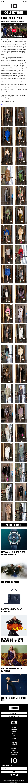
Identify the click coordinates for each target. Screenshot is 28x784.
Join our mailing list (6, 765)
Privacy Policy (14, 755)
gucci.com (3, 104)
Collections (14, 729)
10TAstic (14, 738)
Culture (14, 731)
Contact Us (14, 748)
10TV (14, 736)
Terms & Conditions (14, 752)
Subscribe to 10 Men (14, 716)
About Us (14, 750)
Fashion (14, 727)
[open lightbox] (7, 116)
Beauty (14, 734)
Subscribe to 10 (14, 713)
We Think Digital (15, 782)
